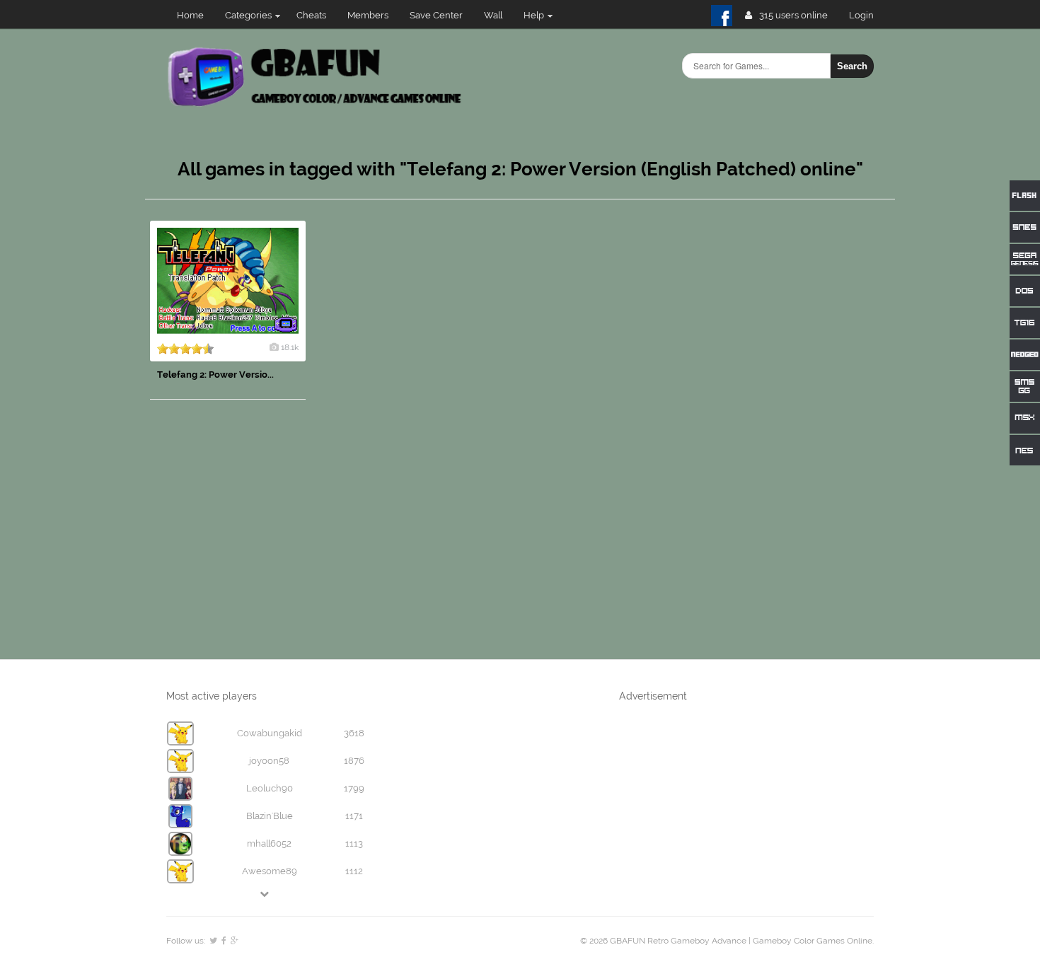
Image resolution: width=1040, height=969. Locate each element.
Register (867, 15)
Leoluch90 (269, 788)
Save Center (436, 15)
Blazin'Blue (269, 816)
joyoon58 (269, 760)
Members (367, 15)
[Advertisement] (789, 433)
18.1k (290, 347)
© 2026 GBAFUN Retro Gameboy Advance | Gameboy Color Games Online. (727, 941)
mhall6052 (269, 843)
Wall (493, 15)
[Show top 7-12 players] (265, 893)
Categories (248, 15)
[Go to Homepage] (316, 104)
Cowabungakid (269, 733)
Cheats (311, 15)
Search (852, 66)
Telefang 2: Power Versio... (215, 374)
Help (534, 15)
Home (190, 15)
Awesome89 (269, 871)
